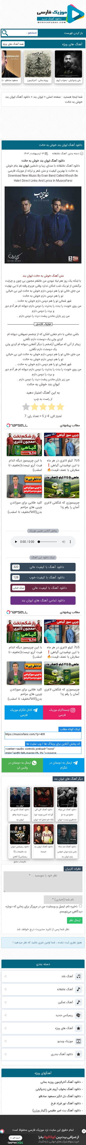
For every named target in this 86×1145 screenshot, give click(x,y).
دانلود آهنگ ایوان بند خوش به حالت (60, 145)
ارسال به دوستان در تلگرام (60, 765)
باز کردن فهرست (73, 33)
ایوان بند (38, 97)
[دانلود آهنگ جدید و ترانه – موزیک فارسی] (60, 24)
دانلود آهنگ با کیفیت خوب (38, 577)
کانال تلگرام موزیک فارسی (21, 712)
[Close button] (84, 1131)
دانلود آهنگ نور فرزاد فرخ (66, 1103)
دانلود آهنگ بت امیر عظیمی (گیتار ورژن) (57, 1110)
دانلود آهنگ (58, 160)
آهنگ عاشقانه (64, 165)
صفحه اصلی (53, 97)
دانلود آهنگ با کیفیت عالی (38, 567)
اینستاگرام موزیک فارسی (59, 712)
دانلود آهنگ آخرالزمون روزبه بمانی (60, 1082)
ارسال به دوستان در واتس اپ (19, 765)
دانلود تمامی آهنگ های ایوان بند (43, 600)
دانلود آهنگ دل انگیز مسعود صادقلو (60, 1096)
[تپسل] (2, 1131)
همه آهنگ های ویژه (13, 44)
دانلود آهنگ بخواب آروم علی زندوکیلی (58, 1089)
